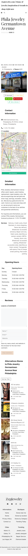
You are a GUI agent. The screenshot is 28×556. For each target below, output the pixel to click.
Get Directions (13, 173)
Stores (7, 516)
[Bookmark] (2, 399)
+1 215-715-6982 (9, 128)
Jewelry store (14, 405)
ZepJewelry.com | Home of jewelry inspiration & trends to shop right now (14, 5)
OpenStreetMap (19, 167)
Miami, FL (7, 530)
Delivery (11, 223)
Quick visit (23, 238)
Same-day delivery (20, 227)
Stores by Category (21, 519)
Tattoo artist (20, 387)
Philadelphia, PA (7, 536)
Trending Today (21, 521)
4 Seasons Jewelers (17, 403)
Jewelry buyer (14, 426)
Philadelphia (14, 388)
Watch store (22, 425)
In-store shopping (20, 225)
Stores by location (21, 516)
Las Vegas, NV (7, 539)
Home (7, 513)
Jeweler (13, 465)
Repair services (21, 232)
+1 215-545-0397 (16, 473)
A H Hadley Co (15, 463)
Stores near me (21, 513)
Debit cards (14, 234)
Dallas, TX (7, 533)
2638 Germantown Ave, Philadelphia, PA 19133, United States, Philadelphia (13, 122)
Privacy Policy (7, 519)
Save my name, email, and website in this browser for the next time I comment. (13, 346)
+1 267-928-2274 (16, 413)
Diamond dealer (14, 425)
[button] (4, 12)
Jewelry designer (21, 533)
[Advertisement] (14, 49)
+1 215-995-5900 (16, 396)
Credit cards (19, 223)
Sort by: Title (5, 379)
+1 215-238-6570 (16, 436)
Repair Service (21, 536)
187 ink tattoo (15, 384)
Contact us (7, 521)
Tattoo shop (14, 387)
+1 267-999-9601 (16, 456)
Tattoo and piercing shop (17, 445)
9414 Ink (13, 443)
